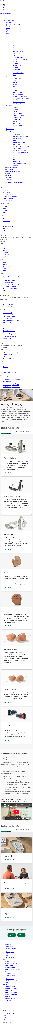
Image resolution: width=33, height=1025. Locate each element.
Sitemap (5, 1019)
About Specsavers (11, 994)
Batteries (15, 160)
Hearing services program (20, 150)
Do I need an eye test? (9, 316)
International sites (8, 1017)
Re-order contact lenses (13, 24)
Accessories (16, 165)
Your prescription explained (11, 320)
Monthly (15, 84)
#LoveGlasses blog (18, 73)
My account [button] (6, 20)
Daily (14, 88)
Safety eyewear (17, 123)
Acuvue (5, 262)
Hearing (8, 131)
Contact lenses (10, 77)
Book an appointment (19, 142)
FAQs (14, 75)
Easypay (8, 26)
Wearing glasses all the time (11, 336)
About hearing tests (11, 963)
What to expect (17, 138)
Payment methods (11, 31)
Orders (8, 28)
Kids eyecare (16, 111)
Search (2, 1)
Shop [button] (4, 942)
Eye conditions (17, 117)
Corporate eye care (11, 965)
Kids (4, 212)
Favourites (9, 22)
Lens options (16, 63)
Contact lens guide (18, 94)
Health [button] (5, 971)
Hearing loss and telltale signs (21, 146)
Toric (4, 256)
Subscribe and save (8, 279)
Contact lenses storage (9, 331)
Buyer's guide (17, 69)
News (8, 996)
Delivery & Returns (11, 988)
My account (9, 175)
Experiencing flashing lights (11, 334)
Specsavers (6, 266)
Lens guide (16, 67)
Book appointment (11, 167)
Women (5, 206)
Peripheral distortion (9, 329)
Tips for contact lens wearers (21, 98)
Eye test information (18, 115)
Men (4, 208)
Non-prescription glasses (20, 59)
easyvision (6, 268)
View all (15, 90)
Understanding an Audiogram (21, 154)
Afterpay (15, 71)
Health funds (10, 129)
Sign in (12, 20)
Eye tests (9, 105)
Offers (8, 127)
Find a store (6, 8)
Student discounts (11, 955)
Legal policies (7, 1015)
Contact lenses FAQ (12, 992)
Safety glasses (17, 53)
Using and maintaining (19, 163)
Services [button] (5, 959)
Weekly (15, 82)
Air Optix (5, 264)
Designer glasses (18, 57)
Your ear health (10, 975)
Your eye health (17, 113)
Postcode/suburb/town (22, 431)
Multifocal (6, 254)
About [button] (5, 984)
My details (9, 30)
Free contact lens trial (19, 102)
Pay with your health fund (20, 100)
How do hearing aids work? (20, 152)
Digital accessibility (8, 1013)
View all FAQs (17, 119)
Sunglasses (16, 55)
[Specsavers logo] (5, 13)
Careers (8, 1000)
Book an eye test (17, 125)
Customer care (10, 986)
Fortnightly (16, 86)
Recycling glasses (18, 65)
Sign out (8, 33)
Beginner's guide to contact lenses (22, 92)
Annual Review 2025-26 (13, 998)
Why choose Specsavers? (20, 136)
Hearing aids (16, 158)
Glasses (8, 44)
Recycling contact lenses (20, 96)
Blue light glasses (18, 51)
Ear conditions (17, 148)
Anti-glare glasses (8, 333)
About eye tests (10, 961)
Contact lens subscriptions (13, 969)
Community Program (12, 990)
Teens (5, 210)
